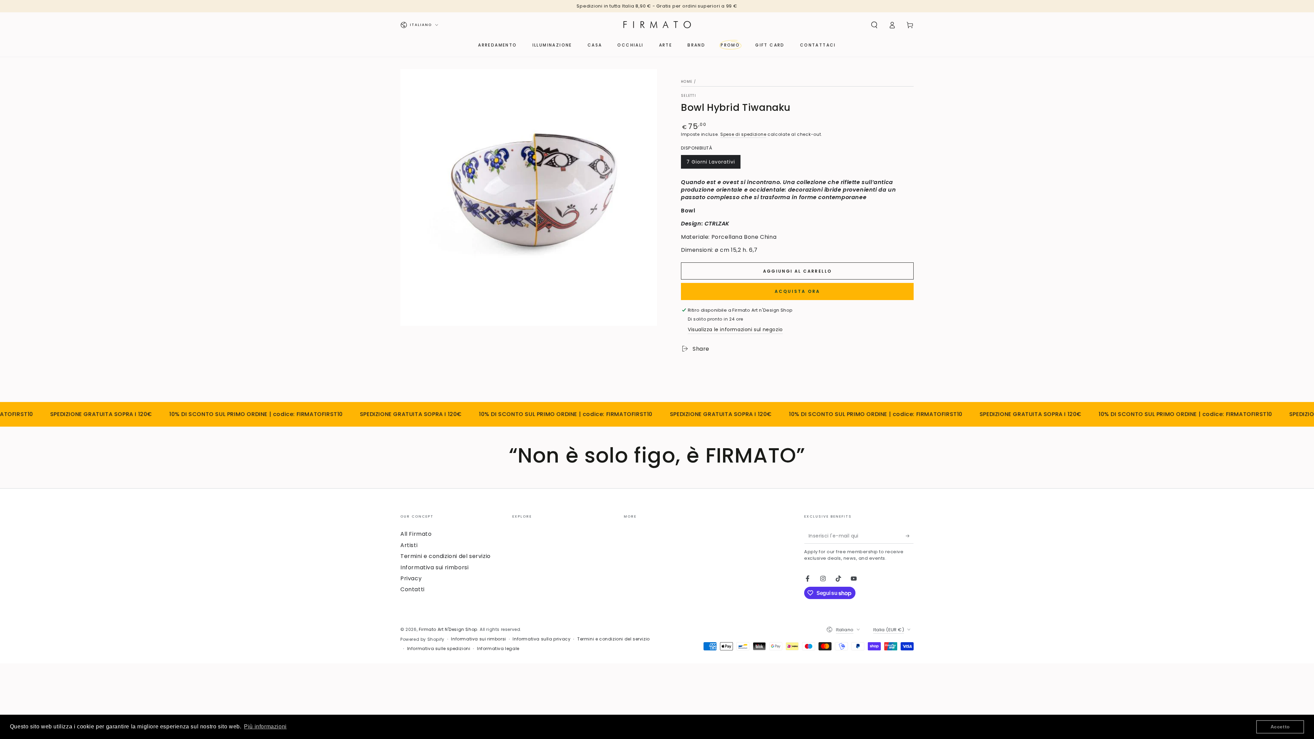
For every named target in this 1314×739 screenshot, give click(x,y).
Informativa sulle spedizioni (439, 648)
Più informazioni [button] (265, 726)
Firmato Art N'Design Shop (448, 629)
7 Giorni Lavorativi (710, 163)
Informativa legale (498, 648)
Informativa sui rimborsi (434, 567)
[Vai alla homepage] (657, 25)
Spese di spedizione (743, 134)
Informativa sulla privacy (541, 639)
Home (686, 81)
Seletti (688, 95)
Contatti (412, 589)
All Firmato (416, 534)
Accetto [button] (1280, 726)
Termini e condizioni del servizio (445, 556)
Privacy (411, 578)
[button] (874, 25)
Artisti (408, 545)
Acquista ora (797, 291)
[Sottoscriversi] (910, 535)
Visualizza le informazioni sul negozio (735, 329)
